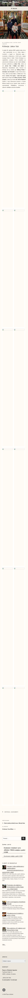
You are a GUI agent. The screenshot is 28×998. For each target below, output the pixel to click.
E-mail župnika (6, 979)
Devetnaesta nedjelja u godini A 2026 (13, 856)
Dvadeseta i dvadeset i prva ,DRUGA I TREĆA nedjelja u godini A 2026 (14, 850)
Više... (4, 944)
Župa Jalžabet (10, 2)
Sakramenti (14, 812)
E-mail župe (14, 979)
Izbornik (15, 8)
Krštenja (7, 812)
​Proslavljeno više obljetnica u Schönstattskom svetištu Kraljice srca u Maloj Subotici (15, 887)
